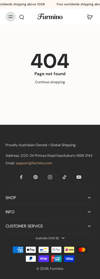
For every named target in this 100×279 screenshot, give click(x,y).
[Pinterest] (35, 177)
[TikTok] (64, 177)
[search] (22, 16)
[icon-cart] (88, 16)
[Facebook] (21, 177)
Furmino (56, 268)
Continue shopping (50, 82)
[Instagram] (50, 177)
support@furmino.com (34, 163)
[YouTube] (79, 177)
